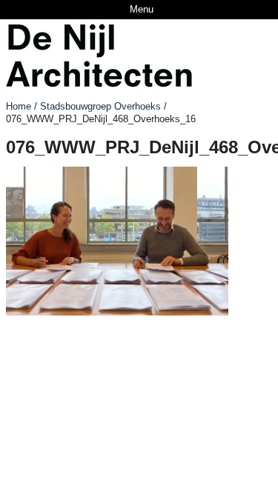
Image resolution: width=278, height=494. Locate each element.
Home (18, 106)
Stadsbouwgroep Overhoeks (100, 106)
